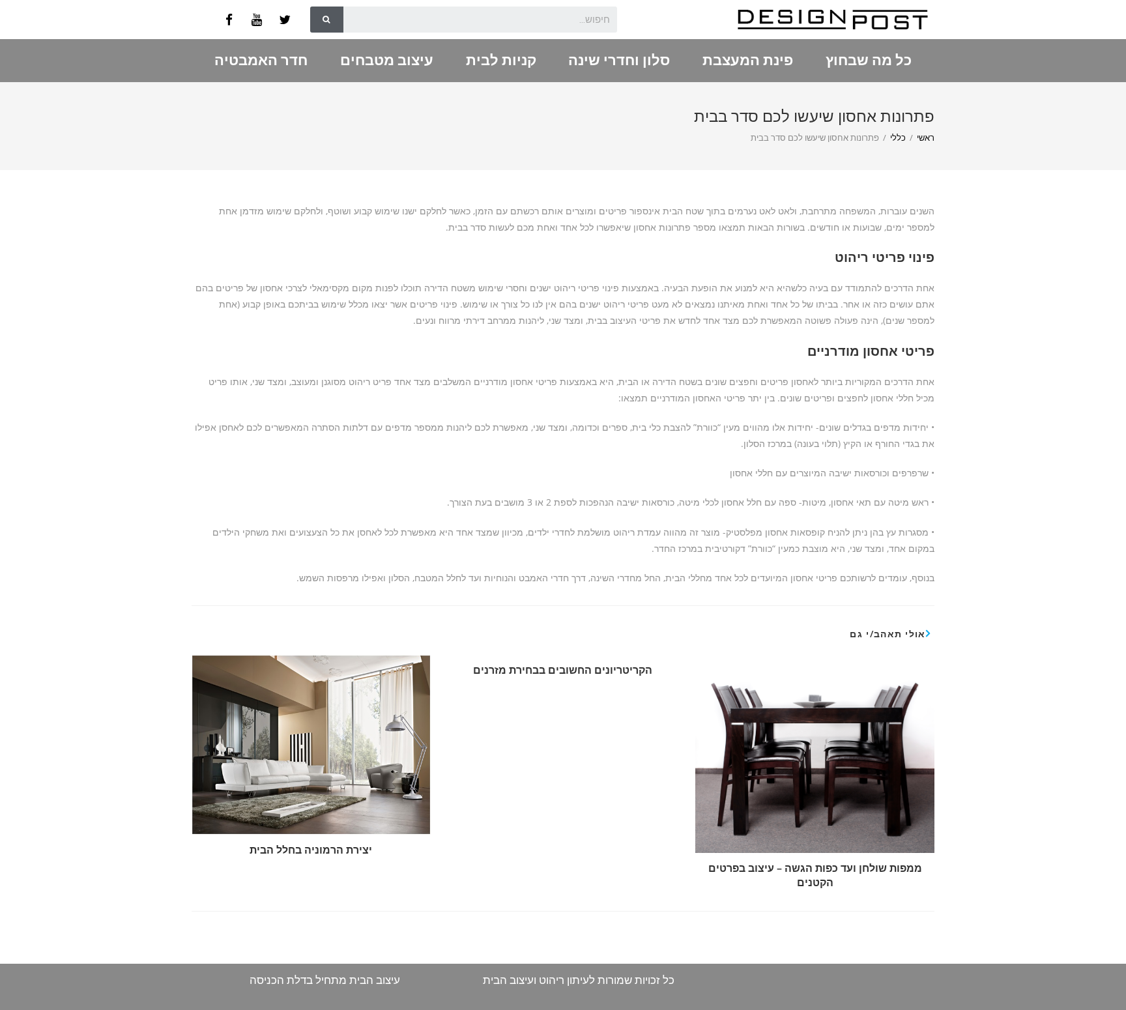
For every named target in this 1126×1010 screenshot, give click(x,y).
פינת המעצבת (747, 60)
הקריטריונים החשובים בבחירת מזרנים (562, 670)
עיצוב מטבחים (386, 60)
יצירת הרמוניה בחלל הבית (311, 850)
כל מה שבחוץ (869, 60)
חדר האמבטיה (261, 60)
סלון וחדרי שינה (619, 60)
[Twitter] (284, 19)
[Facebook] (228, 19)
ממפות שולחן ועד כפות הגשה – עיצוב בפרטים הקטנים (815, 875)
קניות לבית (501, 60)
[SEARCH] (326, 20)
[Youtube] (256, 19)
